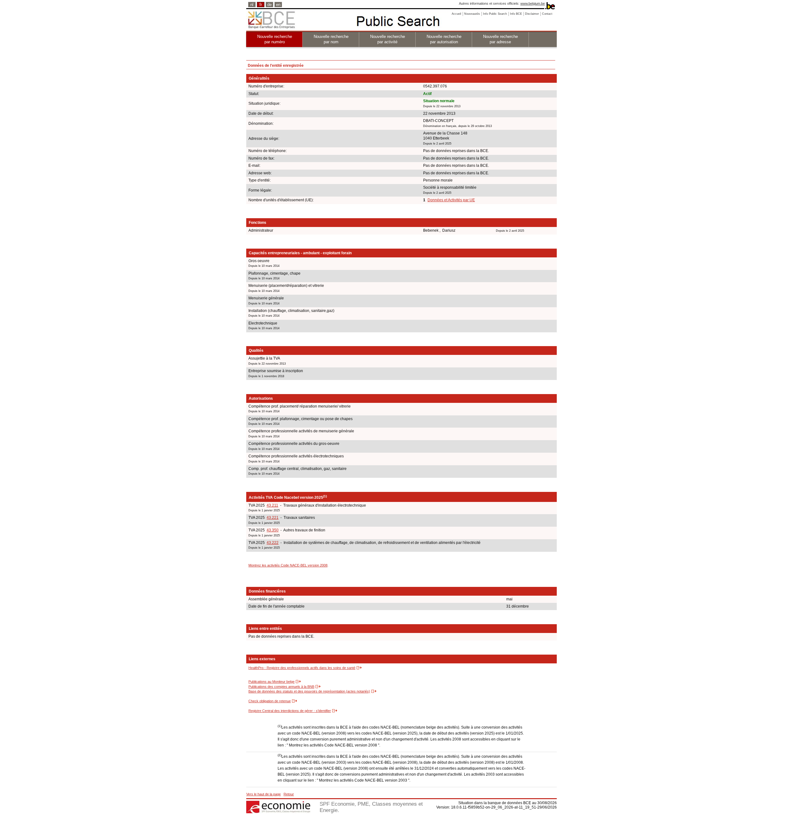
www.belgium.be (532, 3)
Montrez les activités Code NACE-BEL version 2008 (287, 565)
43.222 (273, 542)
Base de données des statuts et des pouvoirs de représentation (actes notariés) (309, 691)
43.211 (272, 505)
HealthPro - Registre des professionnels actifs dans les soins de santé (301, 668)
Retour (289, 794)
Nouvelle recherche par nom (331, 39)
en (278, 4)
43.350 (273, 530)
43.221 (273, 517)
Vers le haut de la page (263, 794)
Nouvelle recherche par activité (387, 39)
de (269, 4)
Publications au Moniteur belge (271, 681)
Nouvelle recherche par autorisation (444, 39)
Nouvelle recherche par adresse (500, 39)
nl (251, 4)
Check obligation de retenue (269, 701)
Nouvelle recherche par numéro (274, 39)
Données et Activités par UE (451, 200)
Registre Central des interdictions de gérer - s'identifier (289, 711)
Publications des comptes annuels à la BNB (281, 686)
